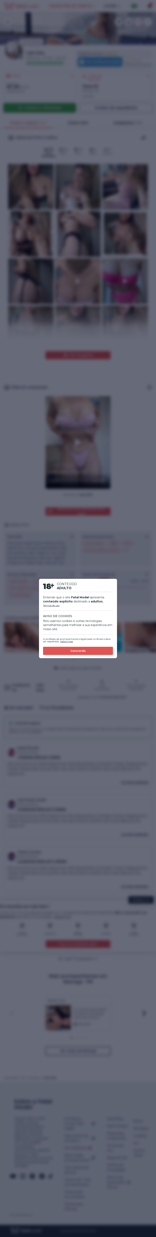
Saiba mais (66, 641)
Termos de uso (51, 605)
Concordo (78, 651)
